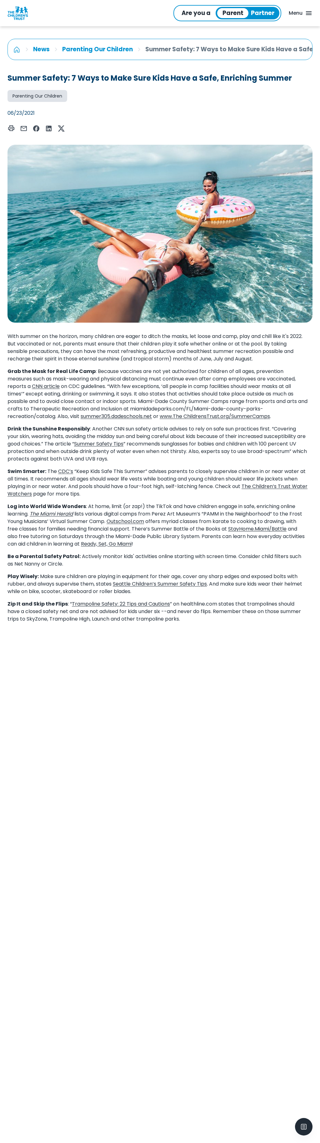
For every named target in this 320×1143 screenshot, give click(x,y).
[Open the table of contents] (303, 1126)
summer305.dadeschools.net (116, 416)
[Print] (11, 128)
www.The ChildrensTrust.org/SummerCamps (215, 416)
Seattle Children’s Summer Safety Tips (160, 583)
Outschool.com (125, 521)
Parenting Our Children (97, 49)
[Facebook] (36, 128)
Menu (295, 13)
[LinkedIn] (48, 128)
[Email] (24, 128)
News (41, 49)
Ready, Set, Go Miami (106, 543)
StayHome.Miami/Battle (257, 528)
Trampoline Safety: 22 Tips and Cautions (121, 603)
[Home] (17, 49)
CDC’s (65, 471)
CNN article (46, 386)
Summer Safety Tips (98, 443)
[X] (61, 128)
